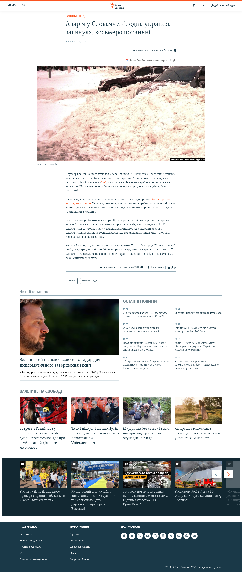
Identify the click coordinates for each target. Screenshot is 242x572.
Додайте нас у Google (223, 5)
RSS (22, 553)
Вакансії (75, 553)
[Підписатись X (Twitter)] (140, 536)
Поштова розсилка (30, 547)
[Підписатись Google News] (132, 536)
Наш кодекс (77, 540)
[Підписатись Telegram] (171, 536)
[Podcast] (186, 536)
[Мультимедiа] (204, 5)
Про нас (75, 534)
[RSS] (179, 536)
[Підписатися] (194, 536)
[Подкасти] (194, 5)
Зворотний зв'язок (81, 559)
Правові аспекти (80, 547)
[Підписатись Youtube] (147, 536)
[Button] (140, 51)
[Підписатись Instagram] (155, 536)
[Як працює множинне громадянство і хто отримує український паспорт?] (198, 410)
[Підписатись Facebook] (124, 536)
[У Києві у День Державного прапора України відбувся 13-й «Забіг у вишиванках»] (43, 474)
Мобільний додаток (31, 540)
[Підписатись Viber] (163, 536)
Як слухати (26, 534)
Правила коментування (34, 559)
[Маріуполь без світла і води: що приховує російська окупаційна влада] (147, 410)
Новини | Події (76, 16)
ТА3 (103, 182)
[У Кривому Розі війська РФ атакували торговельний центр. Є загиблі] (198, 474)
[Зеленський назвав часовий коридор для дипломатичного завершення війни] (69, 327)
